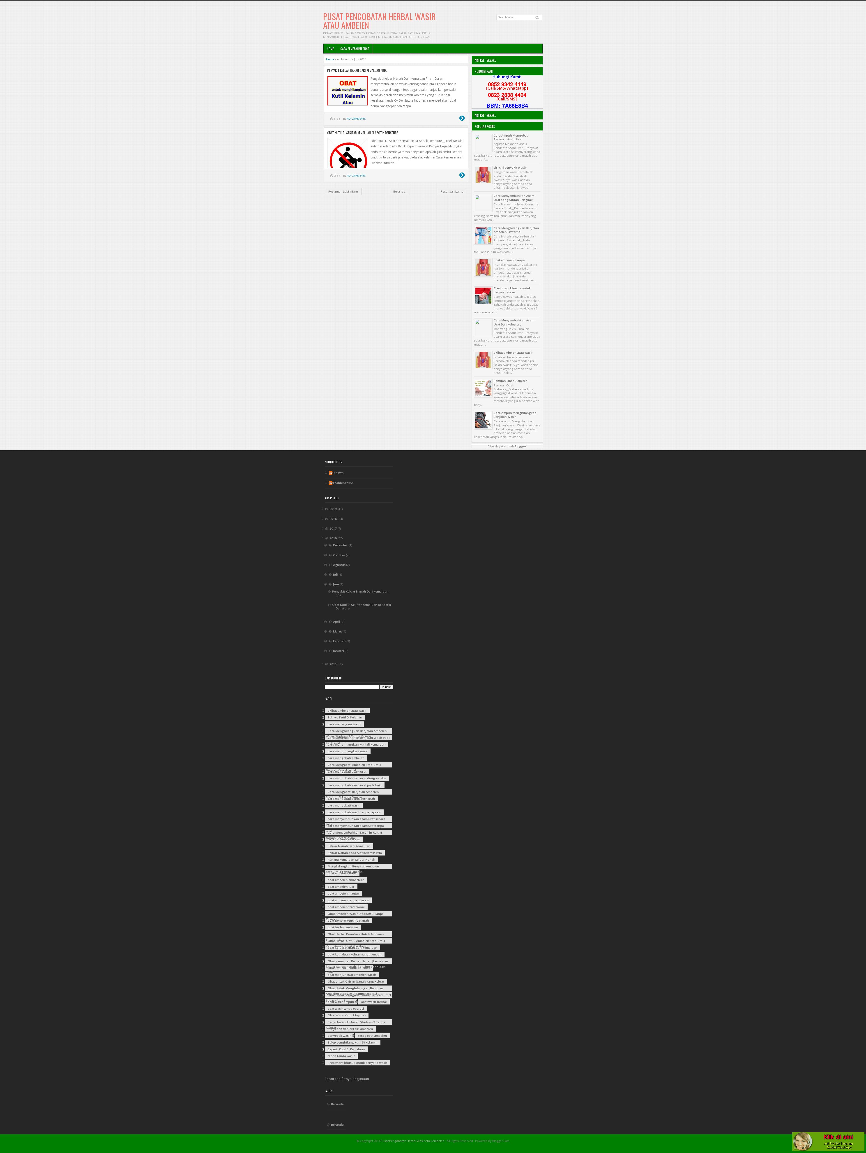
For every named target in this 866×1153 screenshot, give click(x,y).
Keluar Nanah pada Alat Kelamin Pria (355, 853)
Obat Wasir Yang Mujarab (347, 1015)
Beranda (399, 191)
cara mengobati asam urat (347, 771)
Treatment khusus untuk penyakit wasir (512, 290)
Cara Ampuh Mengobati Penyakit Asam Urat (511, 137)
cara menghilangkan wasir (348, 751)
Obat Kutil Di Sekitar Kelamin (349, 968)
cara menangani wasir (344, 724)
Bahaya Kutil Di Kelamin (345, 717)
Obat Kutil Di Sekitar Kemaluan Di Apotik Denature (362, 133)
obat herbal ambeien (343, 927)
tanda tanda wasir (341, 1056)
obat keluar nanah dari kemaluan (352, 948)
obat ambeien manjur (509, 260)
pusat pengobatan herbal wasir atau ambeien (379, 20)
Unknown (336, 473)
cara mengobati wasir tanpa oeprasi (354, 812)
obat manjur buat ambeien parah (352, 975)
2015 (333, 664)
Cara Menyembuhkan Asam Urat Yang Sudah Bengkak (514, 198)
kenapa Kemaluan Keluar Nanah (351, 860)
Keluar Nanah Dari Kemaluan (349, 846)
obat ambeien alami (342, 873)
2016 (333, 538)
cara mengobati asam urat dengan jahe (357, 778)
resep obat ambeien (372, 1036)
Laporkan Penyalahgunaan (347, 1078)
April (337, 622)
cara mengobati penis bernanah (351, 799)
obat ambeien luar (341, 887)
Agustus (339, 565)
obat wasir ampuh (341, 1002)
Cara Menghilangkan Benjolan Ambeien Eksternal (516, 230)
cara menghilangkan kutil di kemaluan (356, 744)
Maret (338, 631)
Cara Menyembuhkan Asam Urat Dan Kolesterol (514, 322)
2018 (333, 519)
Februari (339, 641)
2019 (333, 509)
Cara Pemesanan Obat (354, 48)
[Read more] (462, 119)
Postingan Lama (452, 191)
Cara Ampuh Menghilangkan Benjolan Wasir (515, 415)
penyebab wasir (339, 1036)
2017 (333, 528)
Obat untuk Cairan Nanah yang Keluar (356, 981)
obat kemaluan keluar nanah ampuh (355, 954)
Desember (341, 545)
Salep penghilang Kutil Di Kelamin (353, 1042)
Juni (336, 584)
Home (330, 48)
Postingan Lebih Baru (343, 191)
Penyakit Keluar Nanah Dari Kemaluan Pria (357, 70)
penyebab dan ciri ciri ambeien (350, 1029)
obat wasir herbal (374, 1002)
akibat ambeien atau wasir (513, 353)
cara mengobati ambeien (346, 758)
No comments (356, 118)
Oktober (339, 555)
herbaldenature (341, 483)
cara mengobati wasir (344, 805)
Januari (339, 651)
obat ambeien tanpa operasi (348, 900)
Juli (336, 574)
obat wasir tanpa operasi (346, 1009)
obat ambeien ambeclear (346, 880)
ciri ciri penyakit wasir (510, 167)
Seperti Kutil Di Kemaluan (346, 1049)
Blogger (520, 446)
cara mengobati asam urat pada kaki (355, 785)
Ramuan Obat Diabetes (510, 381)
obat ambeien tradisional (346, 907)
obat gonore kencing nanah (348, 920)
